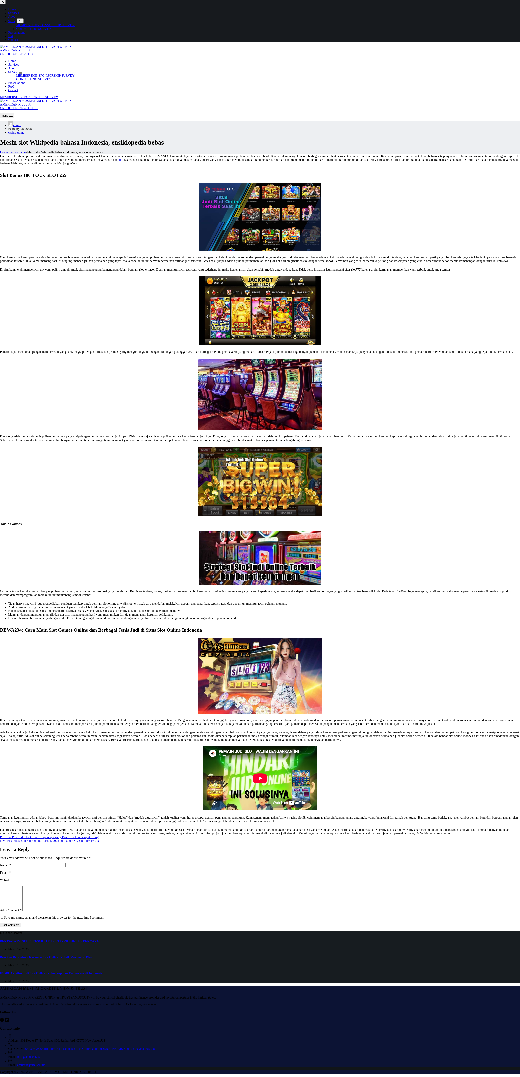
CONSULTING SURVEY (33, 79)
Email (5, 872)
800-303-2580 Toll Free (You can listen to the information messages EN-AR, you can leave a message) (90, 1048)
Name (5, 865)
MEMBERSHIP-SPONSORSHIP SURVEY (45, 75)
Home (12, 61)
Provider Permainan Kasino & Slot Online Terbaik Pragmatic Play (46, 957)
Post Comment (10, 924)
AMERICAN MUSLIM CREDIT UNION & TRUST (19, 52)
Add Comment (11, 910)
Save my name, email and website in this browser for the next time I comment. (54, 917)
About (12, 68)
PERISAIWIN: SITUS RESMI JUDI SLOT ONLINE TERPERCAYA (49, 941)
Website (5, 880)
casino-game (16, 132)
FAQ (11, 86)
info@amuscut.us (28, 1057)
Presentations (16, 83)
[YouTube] (7, 1021)
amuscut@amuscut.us (31, 1065)
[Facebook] (2, 1021)
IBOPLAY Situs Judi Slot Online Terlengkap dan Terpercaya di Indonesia (51, 973)
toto (120, 159)
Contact (13, 90)
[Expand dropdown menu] (20, 73)
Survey (12, 72)
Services (13, 64)
